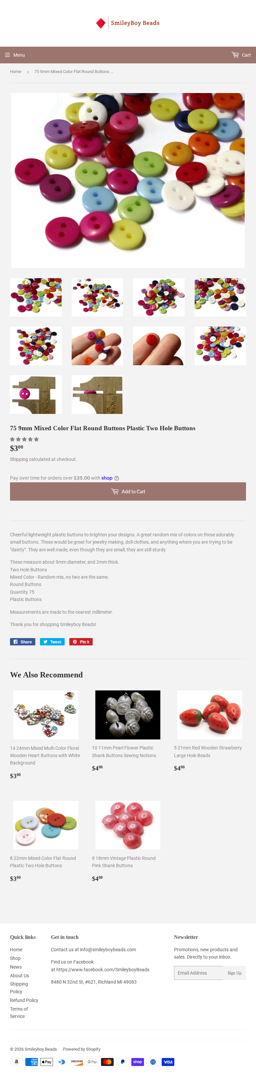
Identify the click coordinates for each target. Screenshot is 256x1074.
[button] (25, 439)
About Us (19, 975)
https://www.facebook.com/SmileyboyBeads (102, 969)
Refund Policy (24, 1000)
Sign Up (235, 973)
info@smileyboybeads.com (108, 949)
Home (15, 71)
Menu (19, 55)
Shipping (19, 459)
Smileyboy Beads (41, 1049)
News (16, 967)
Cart (246, 55)
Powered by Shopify (81, 1049)
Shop (15, 958)
